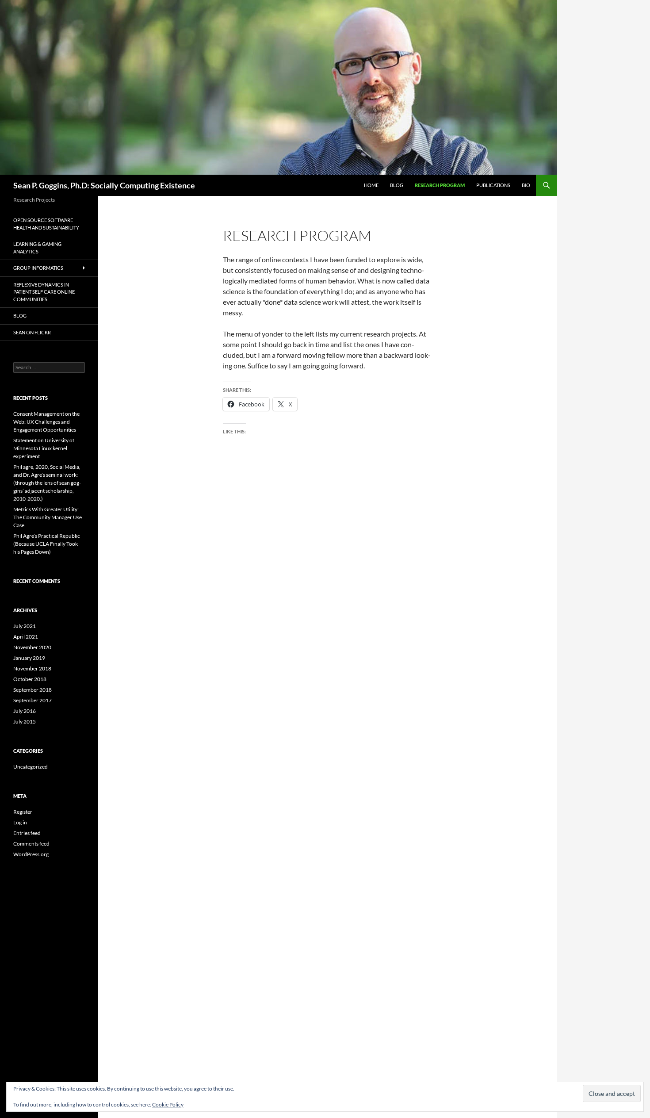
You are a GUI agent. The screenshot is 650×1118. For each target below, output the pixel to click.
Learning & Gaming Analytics (37, 247)
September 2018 (32, 689)
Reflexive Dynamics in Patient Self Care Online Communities (44, 292)
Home (371, 185)
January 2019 (29, 658)
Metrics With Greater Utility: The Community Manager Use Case (47, 517)
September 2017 (32, 700)
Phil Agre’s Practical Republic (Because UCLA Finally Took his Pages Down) (46, 543)
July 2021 (24, 626)
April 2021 (25, 636)
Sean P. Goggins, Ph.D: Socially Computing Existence (104, 185)
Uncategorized (30, 766)
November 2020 (32, 647)
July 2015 (24, 721)
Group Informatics (38, 268)
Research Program (440, 185)
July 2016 (24, 711)
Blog (396, 185)
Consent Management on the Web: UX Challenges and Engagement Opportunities (46, 421)
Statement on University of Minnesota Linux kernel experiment (43, 448)
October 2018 (29, 679)
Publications (493, 185)
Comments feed (31, 843)
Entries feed (27, 833)
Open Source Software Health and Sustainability (46, 223)
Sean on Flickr (32, 332)
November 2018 (32, 668)
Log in (20, 822)
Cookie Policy (168, 1104)
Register (22, 811)
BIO (526, 185)
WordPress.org (31, 854)
